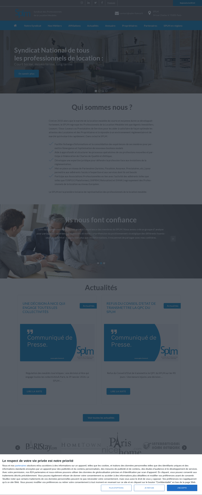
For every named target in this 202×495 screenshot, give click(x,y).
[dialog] (101, 474)
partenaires (20, 465)
